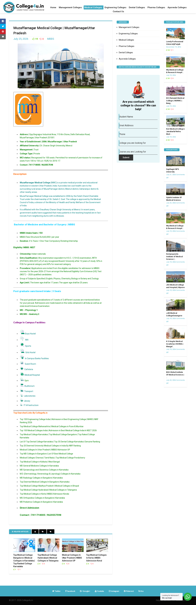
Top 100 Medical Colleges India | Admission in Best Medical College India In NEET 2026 (58, 430)
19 (36, 39)
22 (168, 109)
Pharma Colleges (156, 7)
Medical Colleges (93, 7)
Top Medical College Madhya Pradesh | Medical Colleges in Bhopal (49, 486)
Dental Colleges (137, 7)
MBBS (50, 38)
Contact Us (118, 11)
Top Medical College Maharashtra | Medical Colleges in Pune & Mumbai (51, 426)
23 (168, 78)
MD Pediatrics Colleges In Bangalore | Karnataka (41, 502)
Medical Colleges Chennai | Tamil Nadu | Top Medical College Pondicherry (52, 458)
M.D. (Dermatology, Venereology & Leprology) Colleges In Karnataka (50, 474)
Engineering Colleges (115, 7)
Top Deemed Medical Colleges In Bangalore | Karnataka (44, 482)
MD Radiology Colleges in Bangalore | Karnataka (41, 478)
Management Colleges (70, 7)
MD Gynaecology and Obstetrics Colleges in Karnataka (44, 470)
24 (168, 50)
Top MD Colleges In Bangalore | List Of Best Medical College (46, 454)
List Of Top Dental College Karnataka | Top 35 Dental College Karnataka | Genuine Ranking (60, 441)
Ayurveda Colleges (177, 7)
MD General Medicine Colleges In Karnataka (39, 466)
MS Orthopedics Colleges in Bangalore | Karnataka (42, 498)
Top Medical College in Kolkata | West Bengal (40, 462)
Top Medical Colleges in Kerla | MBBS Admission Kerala (44, 494)
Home (53, 7)
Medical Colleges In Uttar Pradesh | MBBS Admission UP (45, 450)
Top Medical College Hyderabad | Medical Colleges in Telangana (48, 490)
